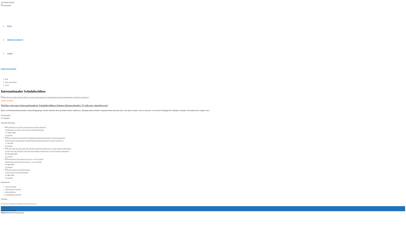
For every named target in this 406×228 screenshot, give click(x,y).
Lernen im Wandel (7, 100)
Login (7, 85)
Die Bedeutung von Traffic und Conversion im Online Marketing (24, 130)
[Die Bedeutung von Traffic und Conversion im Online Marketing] (25, 127)
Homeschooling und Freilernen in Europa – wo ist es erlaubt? (23, 162)
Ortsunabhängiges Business (13, 194)
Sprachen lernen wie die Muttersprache (16, 172)
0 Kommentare (6, 115)
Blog (6, 79)
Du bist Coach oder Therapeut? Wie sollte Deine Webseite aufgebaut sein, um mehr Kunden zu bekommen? (37, 151)
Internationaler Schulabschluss (16, 203)
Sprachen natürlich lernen (30, 203)
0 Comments (9, 135)
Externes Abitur (4, 203)
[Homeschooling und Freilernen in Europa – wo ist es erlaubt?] (24, 159)
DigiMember (20, 213)
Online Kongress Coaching (13, 189)
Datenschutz (8, 207)
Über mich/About (11, 82)
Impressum (8, 208)
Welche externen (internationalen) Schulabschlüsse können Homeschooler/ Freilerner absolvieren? (54, 105)
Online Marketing (10, 192)
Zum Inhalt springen (7, 2)
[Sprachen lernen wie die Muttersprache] (17, 170)
